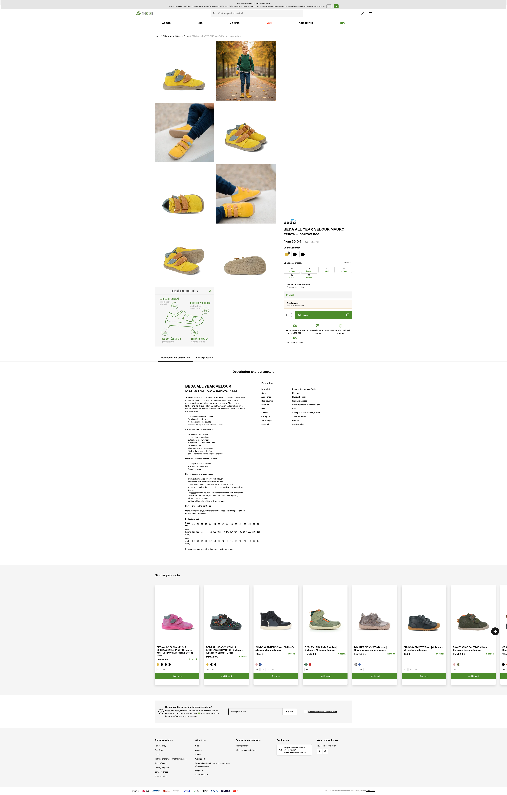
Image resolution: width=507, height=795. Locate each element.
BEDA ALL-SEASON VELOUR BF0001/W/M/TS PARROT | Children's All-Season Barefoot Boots (224, 650)
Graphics (199, 770)
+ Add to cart (177, 676)
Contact (198, 750)
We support (200, 759)
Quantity (286, 315)
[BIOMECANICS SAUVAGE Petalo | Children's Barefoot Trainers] (455, 664)
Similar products (204, 357)
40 (504, 669)
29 (169, 669)
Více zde (321, 6)
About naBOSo (201, 774)
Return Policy (160, 745)
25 (159, 669)
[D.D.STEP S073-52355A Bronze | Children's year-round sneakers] (356, 664)
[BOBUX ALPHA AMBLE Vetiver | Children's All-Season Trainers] (306, 664)
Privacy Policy (161, 776)
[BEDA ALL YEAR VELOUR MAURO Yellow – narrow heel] (158, 664)
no (329, 6)
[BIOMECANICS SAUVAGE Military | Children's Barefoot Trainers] (459, 664)
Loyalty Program (162, 767)
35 (273, 669)
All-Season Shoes (181, 36)
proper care (219, 501)
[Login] (363, 13)
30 (263, 669)
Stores (198, 754)
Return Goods (160, 763)
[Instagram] (325, 751)
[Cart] (370, 13)
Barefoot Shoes (161, 772)
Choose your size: (293, 262)
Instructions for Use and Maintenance (171, 759)
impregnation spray (200, 498)
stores (318, 333)
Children (167, 36)
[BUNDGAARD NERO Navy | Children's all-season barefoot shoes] (261, 664)
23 (405, 669)
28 (164, 669)
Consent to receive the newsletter (322, 711)
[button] (495, 631)
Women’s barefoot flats (245, 750)
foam (193, 492)
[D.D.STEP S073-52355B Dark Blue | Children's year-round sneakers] (360, 664)
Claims (157, 754)
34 (213, 669)
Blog (197, 745)
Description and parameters (175, 357)
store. (230, 549)
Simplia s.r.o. (370, 791)
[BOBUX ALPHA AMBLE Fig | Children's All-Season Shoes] (310, 664)
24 (411, 669)
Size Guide (348, 262)
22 (356, 669)
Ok (336, 6)
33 (208, 669)
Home (157, 36)
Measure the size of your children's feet (201, 510)
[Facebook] (319, 751)
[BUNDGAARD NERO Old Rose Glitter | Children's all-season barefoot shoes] (257, 664)
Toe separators (242, 745)
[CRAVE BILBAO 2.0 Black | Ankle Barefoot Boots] (504, 664)
